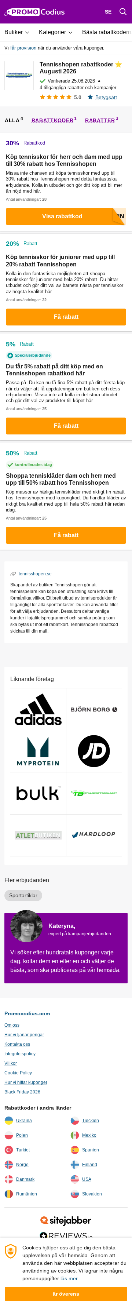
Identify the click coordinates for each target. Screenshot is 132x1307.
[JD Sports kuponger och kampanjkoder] (94, 751)
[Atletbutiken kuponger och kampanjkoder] (38, 835)
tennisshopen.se (35, 573)
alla (12, 120)
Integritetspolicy (20, 1053)
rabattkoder (53, 120)
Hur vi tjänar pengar (24, 1034)
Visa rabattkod (62, 216)
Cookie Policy (18, 1072)
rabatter (100, 120)
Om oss (11, 1025)
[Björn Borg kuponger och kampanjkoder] (94, 709)
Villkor (10, 1063)
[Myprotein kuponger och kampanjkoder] (38, 751)
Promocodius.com (27, 1013)
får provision (23, 48)
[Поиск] (123, 12)
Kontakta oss (17, 1044)
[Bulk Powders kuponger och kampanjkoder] (38, 793)
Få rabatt (66, 317)
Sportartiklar (23, 895)
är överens (66, 1294)
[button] (19, 32)
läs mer (69, 1278)
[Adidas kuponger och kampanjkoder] (38, 709)
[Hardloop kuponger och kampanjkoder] (94, 835)
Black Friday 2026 (22, 1092)
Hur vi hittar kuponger (25, 1082)
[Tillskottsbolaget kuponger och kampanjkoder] (94, 793)
